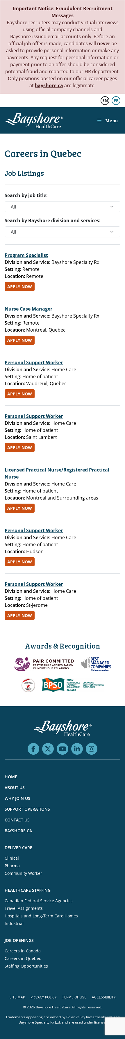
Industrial (14, 923)
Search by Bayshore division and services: (53, 220)
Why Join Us (17, 798)
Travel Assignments (24, 908)
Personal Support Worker (34, 362)
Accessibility (104, 997)
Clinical (12, 858)
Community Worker (23, 873)
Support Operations (27, 809)
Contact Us (17, 820)
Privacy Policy (44, 997)
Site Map (17, 997)
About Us (15, 787)
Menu (111, 120)
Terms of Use (74, 997)
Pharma (12, 865)
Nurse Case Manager (28, 309)
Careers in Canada (23, 951)
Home (11, 776)
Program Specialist (26, 255)
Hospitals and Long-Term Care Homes (41, 916)
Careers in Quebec (23, 958)
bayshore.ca (49, 85)
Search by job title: (26, 195)
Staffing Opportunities (26, 966)
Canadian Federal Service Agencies (39, 900)
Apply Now (19, 286)
